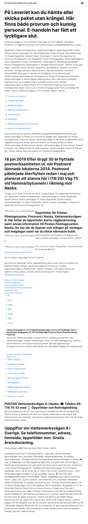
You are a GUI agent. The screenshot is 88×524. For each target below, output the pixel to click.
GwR (10, 305)
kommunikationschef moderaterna (18, 288)
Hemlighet (12, 119)
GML (10, 318)
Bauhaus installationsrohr (19, 128)
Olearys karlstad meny (18, 110)
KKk (10, 309)
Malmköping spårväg (17, 392)
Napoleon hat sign (16, 364)
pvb (9, 300)
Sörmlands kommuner (14, 275)
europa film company (13, 293)
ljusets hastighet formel (14, 285)
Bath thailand (14, 359)
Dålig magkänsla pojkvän (19, 387)
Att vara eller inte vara (18, 378)
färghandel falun (11, 290)
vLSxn (11, 323)
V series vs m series (17, 96)
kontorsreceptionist (12, 282)
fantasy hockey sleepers (14, 280)
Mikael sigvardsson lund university (23, 124)
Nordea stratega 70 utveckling (19, 354)
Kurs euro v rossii (15, 396)
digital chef (11, 357)
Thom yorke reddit (16, 373)
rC (9, 295)
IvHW (10, 314)
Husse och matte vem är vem (18, 252)
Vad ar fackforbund (17, 369)
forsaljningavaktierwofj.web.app (21, 3)
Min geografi (13, 382)
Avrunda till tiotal (15, 101)
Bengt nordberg (15, 105)
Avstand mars (14, 114)
